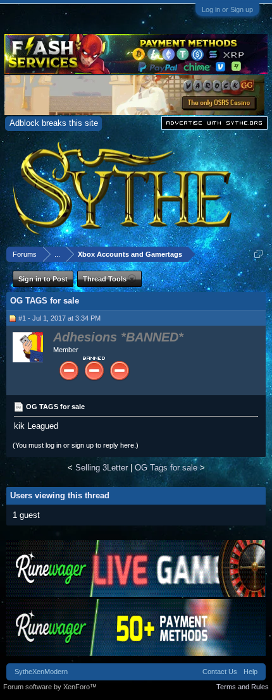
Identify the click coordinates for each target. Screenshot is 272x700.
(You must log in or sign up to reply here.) (76, 445)
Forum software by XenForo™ (50, 687)
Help (250, 671)
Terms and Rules (242, 687)
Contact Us (219, 671)
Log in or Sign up (227, 9)
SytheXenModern (41, 671)
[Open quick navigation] (258, 254)
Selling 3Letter (101, 467)
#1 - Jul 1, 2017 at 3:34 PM (59, 318)
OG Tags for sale (166, 467)
